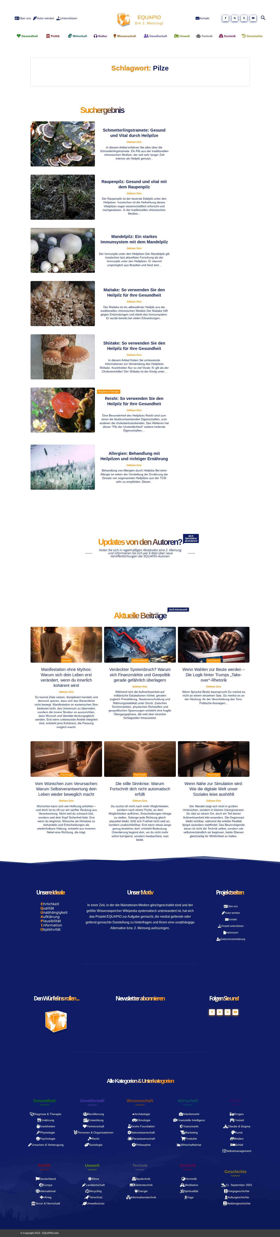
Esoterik (188, 1165)
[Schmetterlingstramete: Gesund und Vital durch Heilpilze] (63, 143)
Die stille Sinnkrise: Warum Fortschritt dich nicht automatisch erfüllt (140, 789)
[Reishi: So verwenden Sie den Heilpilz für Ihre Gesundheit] (63, 410)
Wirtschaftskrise (140, 660)
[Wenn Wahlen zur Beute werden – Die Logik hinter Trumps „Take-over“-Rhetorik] (213, 645)
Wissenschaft (140, 1101)
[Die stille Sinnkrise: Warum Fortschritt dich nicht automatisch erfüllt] (140, 759)
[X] (244, 18)
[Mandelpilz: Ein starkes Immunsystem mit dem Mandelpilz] (63, 250)
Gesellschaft (92, 1101)
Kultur (236, 1101)
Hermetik (66, 660)
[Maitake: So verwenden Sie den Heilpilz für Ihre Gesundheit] (63, 303)
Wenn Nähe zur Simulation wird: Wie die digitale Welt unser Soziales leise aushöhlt (213, 789)
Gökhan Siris (134, 142)
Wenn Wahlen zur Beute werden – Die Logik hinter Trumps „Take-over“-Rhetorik (213, 674)
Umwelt (92, 1165)
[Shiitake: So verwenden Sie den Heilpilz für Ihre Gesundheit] (63, 356)
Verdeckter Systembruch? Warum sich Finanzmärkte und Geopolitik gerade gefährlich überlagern (140, 674)
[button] (263, 18)
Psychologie (66, 775)
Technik (140, 1165)
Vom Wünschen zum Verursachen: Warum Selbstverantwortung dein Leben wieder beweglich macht (66, 789)
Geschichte (235, 1172)
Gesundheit (44, 1101)
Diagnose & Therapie (108, 391)
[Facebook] (225, 18)
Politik (44, 1165)
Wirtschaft (188, 1101)
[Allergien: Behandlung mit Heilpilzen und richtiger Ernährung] (63, 467)
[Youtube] (253, 18)
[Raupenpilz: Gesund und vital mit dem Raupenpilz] (63, 197)
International (214, 660)
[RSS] (235, 18)
